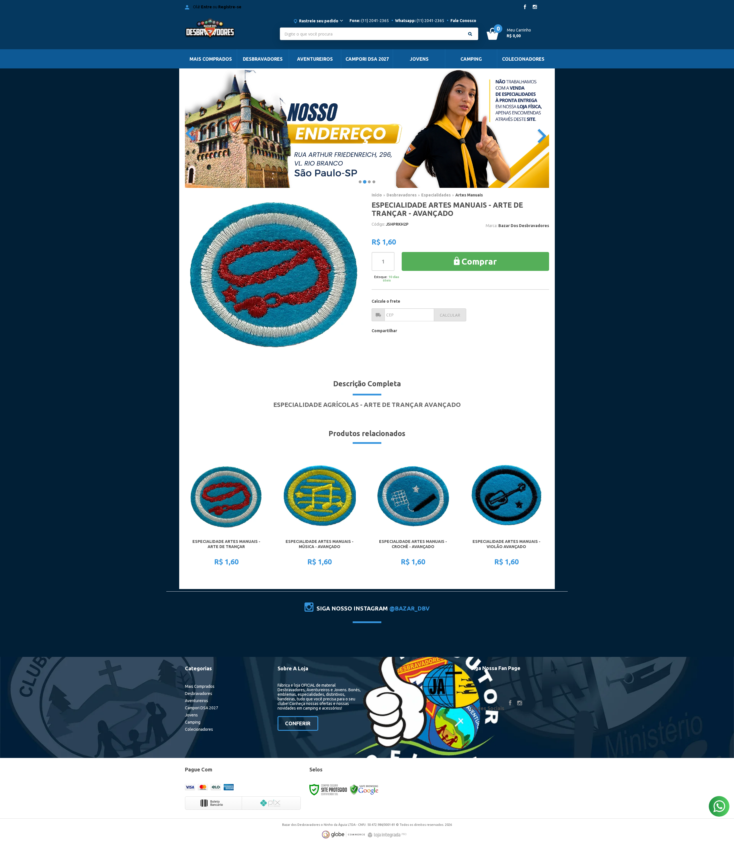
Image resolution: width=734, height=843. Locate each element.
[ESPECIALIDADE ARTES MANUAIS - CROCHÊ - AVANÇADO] (413, 515)
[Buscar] (470, 33)
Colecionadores (199, 729)
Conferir (298, 723)
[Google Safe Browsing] (364, 789)
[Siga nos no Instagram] (535, 7)
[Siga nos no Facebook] (525, 7)
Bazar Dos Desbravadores (523, 225)
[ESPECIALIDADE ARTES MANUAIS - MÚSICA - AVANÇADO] (320, 515)
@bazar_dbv (409, 608)
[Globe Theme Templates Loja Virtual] (343, 834)
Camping (192, 722)
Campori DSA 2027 (201, 708)
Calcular (450, 315)
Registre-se (229, 7)
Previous (191, 133)
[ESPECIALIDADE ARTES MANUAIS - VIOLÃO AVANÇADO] (506, 515)
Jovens (191, 715)
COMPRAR (229, 553)
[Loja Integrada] (388, 834)
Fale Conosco (463, 20)
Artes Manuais (469, 195)
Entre (206, 7)
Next (545, 131)
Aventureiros (196, 700)
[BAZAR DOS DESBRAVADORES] (227, 30)
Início (377, 195)
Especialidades (436, 195)
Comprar (479, 261)
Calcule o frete (386, 301)
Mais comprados (199, 686)
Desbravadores (401, 195)
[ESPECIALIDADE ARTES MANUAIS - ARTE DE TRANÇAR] (226, 515)
